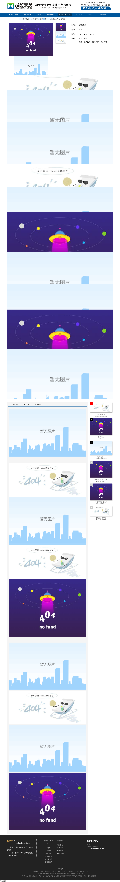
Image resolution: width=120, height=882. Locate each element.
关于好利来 (102, 14)
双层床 (39, 14)
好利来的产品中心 (65, 14)
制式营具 (48, 853)
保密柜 (48, 848)
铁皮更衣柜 (48, 859)
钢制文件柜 (27, 14)
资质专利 (60, 850)
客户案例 (79, 14)
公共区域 (62, 19)
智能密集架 (50, 14)
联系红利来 (13, 18)
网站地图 (60, 869)
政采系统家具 (54, 19)
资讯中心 (90, 14)
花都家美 (60, 845)
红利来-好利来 (13, 14)
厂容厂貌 (60, 848)
